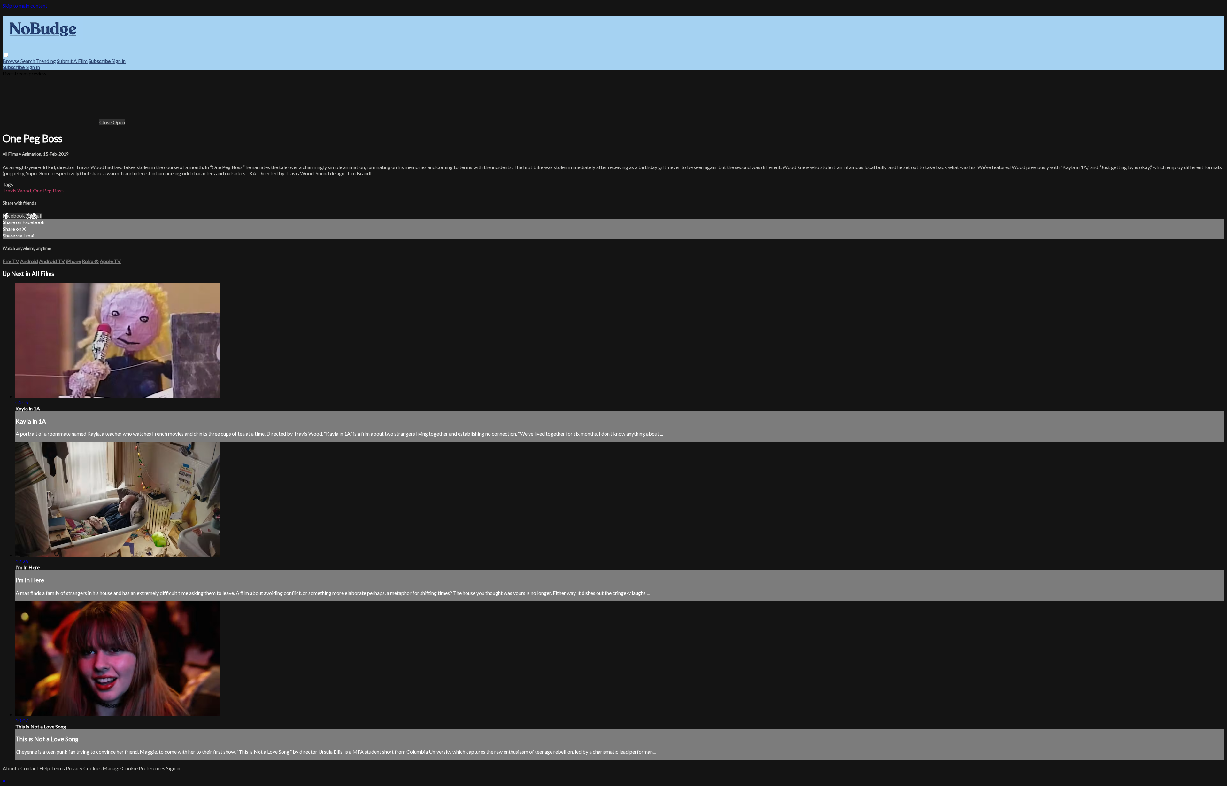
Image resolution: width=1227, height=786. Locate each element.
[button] (6, 55)
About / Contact (20, 768)
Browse (11, 61)
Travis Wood (17, 190)
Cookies (93, 768)
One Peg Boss (48, 190)
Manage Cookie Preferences (134, 768)
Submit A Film (72, 61)
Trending (46, 61)
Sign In (33, 67)
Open (119, 122)
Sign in (119, 61)
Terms (58, 768)
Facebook (14, 216)
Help (45, 768)
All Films (11, 154)
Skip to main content (25, 6)
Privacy (74, 768)
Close (106, 122)
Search (28, 61)
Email (36, 216)
